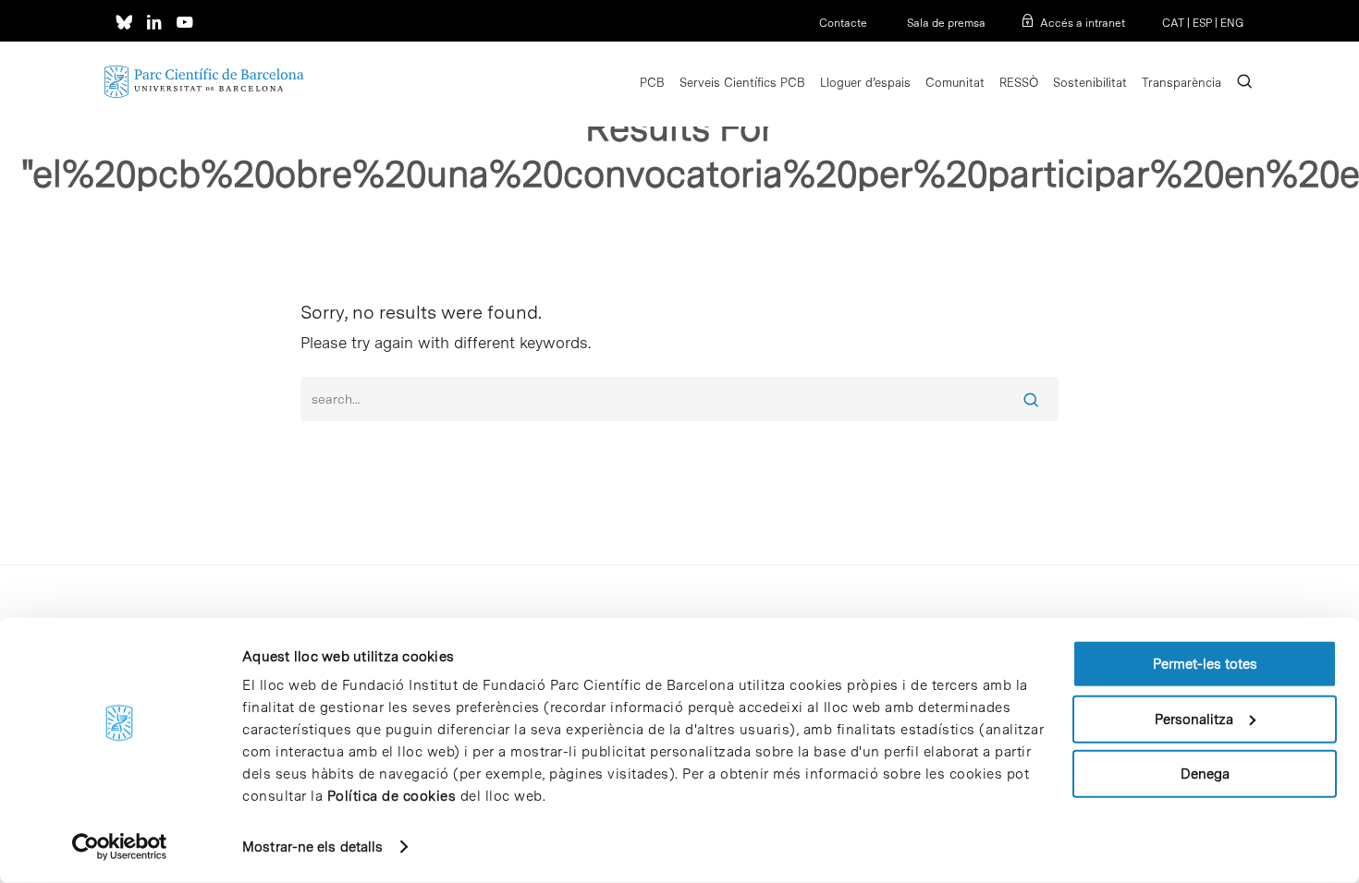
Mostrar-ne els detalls (312, 847)
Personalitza (1194, 718)
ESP (1202, 23)
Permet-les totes (1205, 664)
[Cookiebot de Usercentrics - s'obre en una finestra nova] (120, 847)
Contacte (843, 23)
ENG (1231, 23)
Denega (1205, 774)
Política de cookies (392, 796)
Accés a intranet (1082, 23)
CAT (1173, 23)
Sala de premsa (945, 23)
